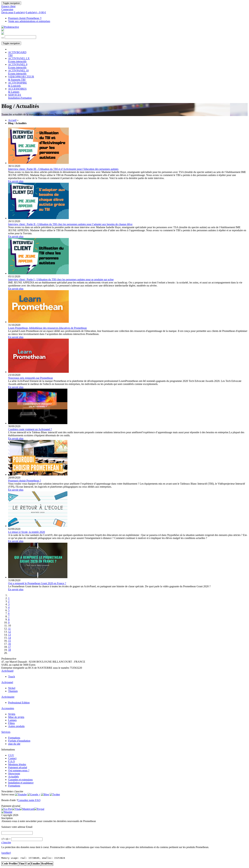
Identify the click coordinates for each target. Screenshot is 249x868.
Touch (11, 676)
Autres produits (16, 726)
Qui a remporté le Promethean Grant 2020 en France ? (37, 583)
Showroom (14, 773)
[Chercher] (2, 37)
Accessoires (7, 708)
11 (9, 628)
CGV (11, 755)
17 (9, 646)
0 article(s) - (36, 12)
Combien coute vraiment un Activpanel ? (30, 429)
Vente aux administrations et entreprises (29, 21)
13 (9, 634)
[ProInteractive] (10, 27)
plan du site (14, 743)
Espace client (8, 6)
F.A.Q (11, 761)
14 (9, 637)
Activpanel (7, 682)
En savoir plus (15, 181)
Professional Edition (19, 702)
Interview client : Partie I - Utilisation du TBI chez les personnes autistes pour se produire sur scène (61, 279)
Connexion (7, 9)
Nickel (11, 688)
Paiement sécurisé (17, 767)
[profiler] (6, 852)
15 (9, 640)
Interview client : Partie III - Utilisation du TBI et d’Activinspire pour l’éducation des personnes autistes (63, 169)
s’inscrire (6, 842)
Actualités (13, 776)
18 (9, 649)
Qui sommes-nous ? (18, 770)
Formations (14, 737)
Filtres (11, 723)
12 (9, 631)
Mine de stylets (16, 717)
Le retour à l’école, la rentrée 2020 (26, 532)
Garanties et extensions (20, 779)
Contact (12, 758)
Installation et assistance (21, 782)
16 (9, 643)
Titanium (13, 691)
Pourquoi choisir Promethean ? (25, 18)
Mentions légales (17, 764)
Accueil (12, 120)
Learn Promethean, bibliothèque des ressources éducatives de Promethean (47, 327)
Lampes (12, 720)
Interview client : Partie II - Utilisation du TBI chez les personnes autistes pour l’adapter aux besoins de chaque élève (70, 224)
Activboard (7, 670)
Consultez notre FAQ (29, 800)
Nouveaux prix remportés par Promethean (30, 377)
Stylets (11, 714)
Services (5, 732)
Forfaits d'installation (19, 740)
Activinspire (7, 696)
